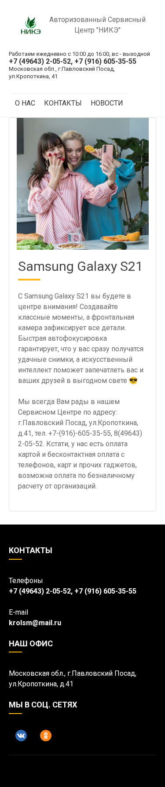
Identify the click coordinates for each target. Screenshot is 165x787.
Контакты (63, 103)
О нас (25, 103)
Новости (107, 103)
